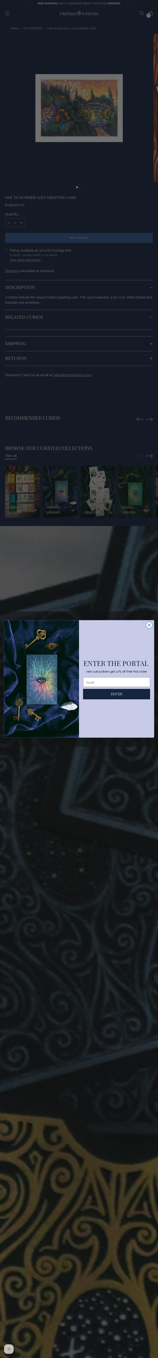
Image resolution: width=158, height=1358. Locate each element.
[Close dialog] (149, 625)
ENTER (116, 694)
